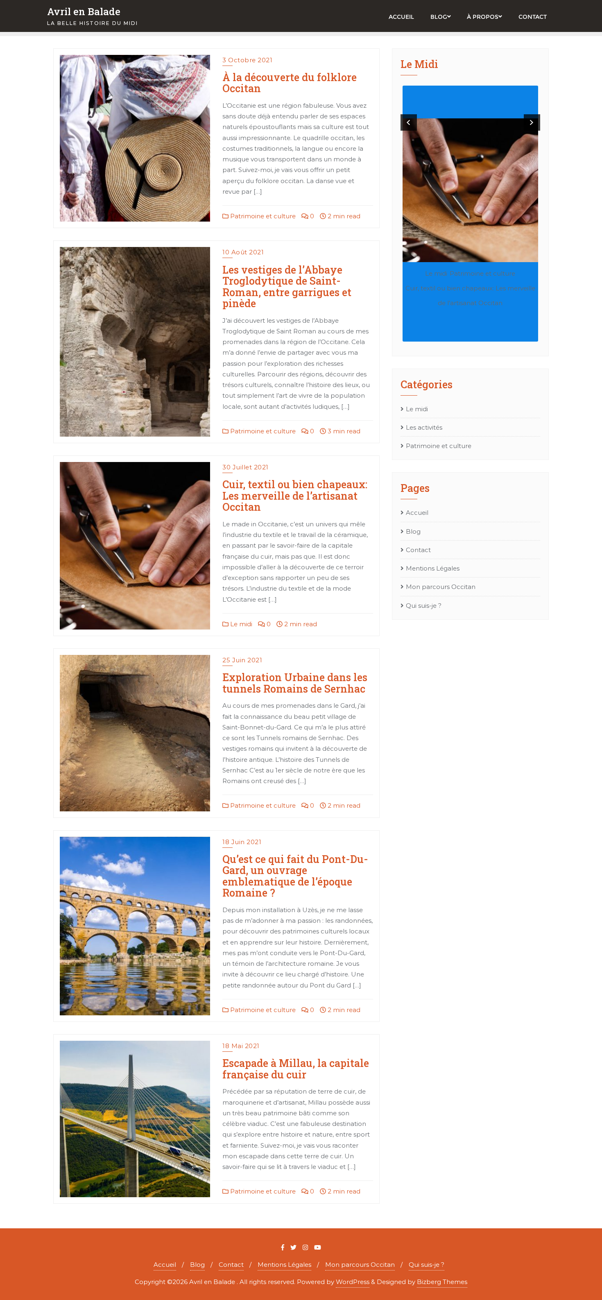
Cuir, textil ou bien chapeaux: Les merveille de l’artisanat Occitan (294, 496)
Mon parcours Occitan (440, 587)
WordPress (352, 1282)
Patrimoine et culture (262, 216)
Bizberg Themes (442, 1282)
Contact (418, 550)
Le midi (240, 624)
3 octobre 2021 (247, 60)
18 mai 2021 (241, 1046)
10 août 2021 (243, 252)
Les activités (424, 427)
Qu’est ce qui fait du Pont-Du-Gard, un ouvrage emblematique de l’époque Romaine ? (295, 876)
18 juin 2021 (241, 842)
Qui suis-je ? (423, 605)
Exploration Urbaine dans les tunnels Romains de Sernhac (294, 682)
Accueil (417, 512)
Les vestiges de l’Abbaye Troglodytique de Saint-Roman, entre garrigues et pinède (286, 286)
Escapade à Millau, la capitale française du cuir (295, 1068)
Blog (413, 531)
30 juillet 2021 (245, 467)
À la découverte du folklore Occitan (289, 82)
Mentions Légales (432, 568)
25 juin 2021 (242, 660)
